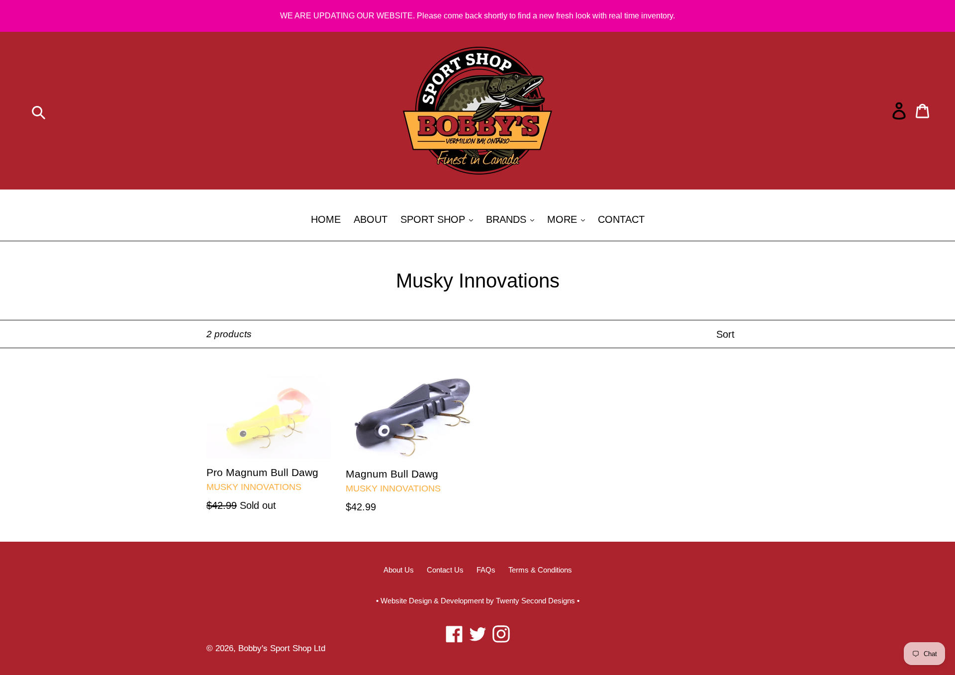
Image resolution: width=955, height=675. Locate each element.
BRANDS (512, 219)
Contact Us (445, 570)
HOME (326, 219)
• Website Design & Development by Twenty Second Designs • (477, 600)
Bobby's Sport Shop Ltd (281, 648)
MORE (568, 219)
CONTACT (621, 219)
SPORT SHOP (439, 219)
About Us (398, 570)
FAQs (486, 570)
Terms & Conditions (540, 570)
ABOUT (370, 219)
